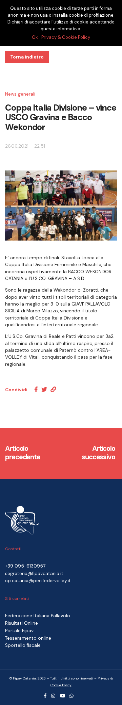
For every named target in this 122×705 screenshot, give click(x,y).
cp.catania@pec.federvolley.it (38, 581)
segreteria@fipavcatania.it (34, 573)
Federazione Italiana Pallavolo (37, 616)
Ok (35, 37)
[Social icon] (45, 696)
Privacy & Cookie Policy (65, 37)
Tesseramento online (28, 638)
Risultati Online (21, 623)
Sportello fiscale (23, 645)
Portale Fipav (19, 631)
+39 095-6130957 (25, 566)
